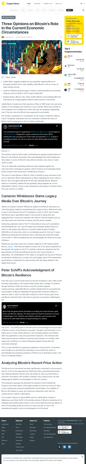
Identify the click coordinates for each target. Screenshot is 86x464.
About (31, 424)
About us (58, 3)
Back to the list (9, 17)
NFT (44, 10)
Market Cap (48, 3)
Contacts (32, 434)
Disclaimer (47, 430)
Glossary (32, 440)
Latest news (13, 10)
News (29, 3)
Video (23, 10)
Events (31, 437)
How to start (19, 450)
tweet (7, 327)
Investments (19, 430)
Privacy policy (48, 424)
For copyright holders (50, 427)
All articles (19, 424)
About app (32, 427)
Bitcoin (31, 10)
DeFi (38, 10)
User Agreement (48, 437)
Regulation (19, 434)
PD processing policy (50, 434)
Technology (19, 437)
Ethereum (52, 10)
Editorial (37, 3)
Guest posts (19, 440)
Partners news (20, 447)
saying (10, 246)
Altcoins (61, 10)
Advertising (33, 430)
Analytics (18, 443)
